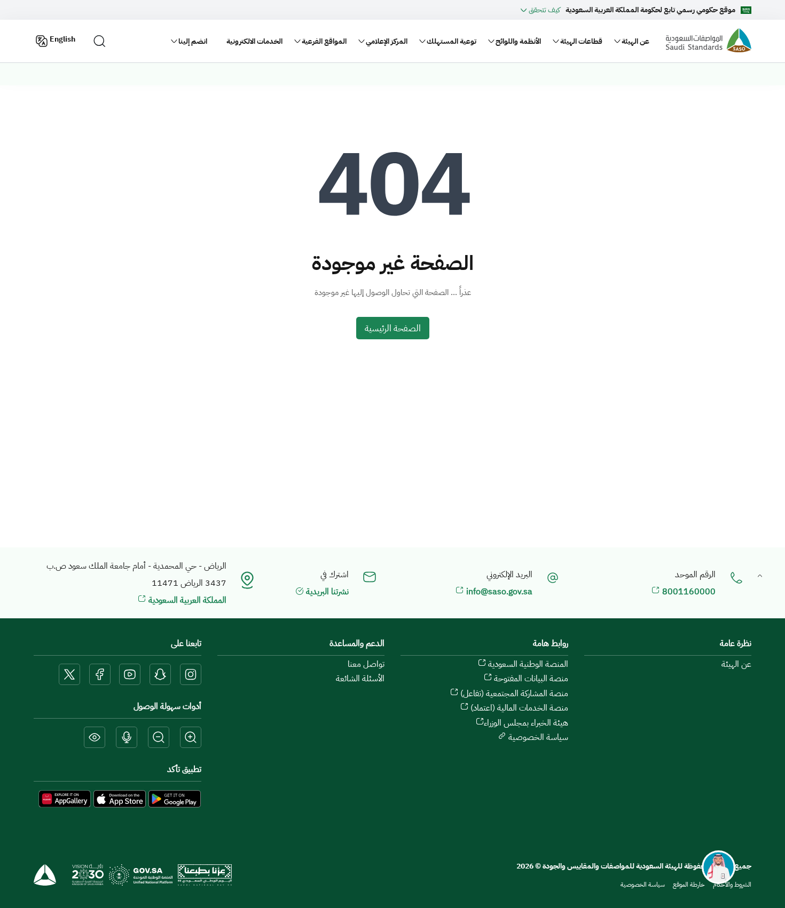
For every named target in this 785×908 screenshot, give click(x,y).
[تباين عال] (94, 738)
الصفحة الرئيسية (393, 328)
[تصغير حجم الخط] (158, 738)
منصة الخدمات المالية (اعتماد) (518, 708)
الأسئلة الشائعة (360, 678)
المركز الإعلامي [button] (386, 41)
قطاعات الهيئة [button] (581, 41)
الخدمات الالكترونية (254, 41)
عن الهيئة (736, 664)
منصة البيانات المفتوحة (530, 678)
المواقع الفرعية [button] (324, 41)
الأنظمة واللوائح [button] (518, 41)
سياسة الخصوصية (537, 737)
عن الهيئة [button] (635, 41)
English (62, 39)
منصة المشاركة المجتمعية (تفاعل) (513, 693)
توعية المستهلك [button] (451, 41)
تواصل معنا (366, 664)
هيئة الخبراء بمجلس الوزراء (526, 722)
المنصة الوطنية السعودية (527, 664)
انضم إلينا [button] (192, 41)
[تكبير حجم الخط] (190, 738)
